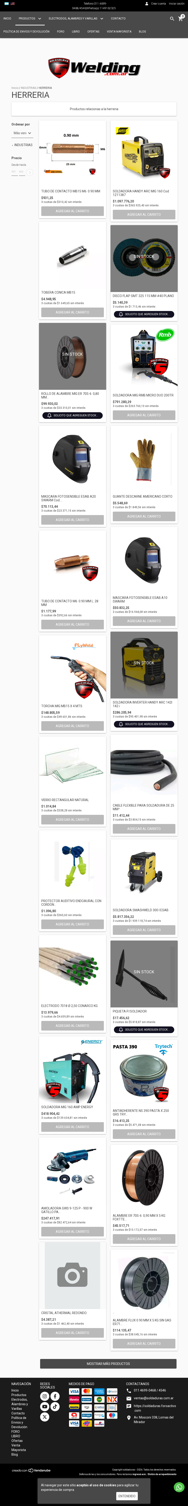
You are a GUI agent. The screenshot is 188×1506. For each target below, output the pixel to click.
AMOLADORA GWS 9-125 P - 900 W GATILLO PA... (66, 1210)
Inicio (7, 18)
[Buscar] (172, 19)
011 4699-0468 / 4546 (150, 1390)
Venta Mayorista (119, 31)
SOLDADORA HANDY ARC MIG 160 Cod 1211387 (141, 193)
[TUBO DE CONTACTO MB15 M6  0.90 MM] (72, 154)
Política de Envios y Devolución (26, 31)
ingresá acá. (139, 1474)
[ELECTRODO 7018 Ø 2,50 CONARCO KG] (72, 968)
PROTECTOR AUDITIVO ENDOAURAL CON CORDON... (71, 902)
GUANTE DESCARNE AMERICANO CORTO (142, 496)
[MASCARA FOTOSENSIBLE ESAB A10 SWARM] (144, 560)
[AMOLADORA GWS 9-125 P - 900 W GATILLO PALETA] (72, 1171)
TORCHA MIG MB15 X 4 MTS (61, 706)
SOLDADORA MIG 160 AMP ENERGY (67, 1107)
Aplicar (29, 172)
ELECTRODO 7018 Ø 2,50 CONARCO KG (69, 1006)
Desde (14, 164)
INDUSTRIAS (28, 88)
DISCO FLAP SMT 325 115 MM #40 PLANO (143, 296)
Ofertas (93, 31)
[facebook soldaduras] (55, 1396)
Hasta (22, 164)
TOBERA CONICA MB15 (58, 292)
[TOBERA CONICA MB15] (72, 255)
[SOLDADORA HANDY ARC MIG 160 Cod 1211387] (144, 154)
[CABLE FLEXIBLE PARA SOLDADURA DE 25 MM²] (144, 768)
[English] (13, 3)
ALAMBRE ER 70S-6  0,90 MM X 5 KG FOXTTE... (139, 1217)
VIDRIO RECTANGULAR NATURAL (65, 800)
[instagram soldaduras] (44, 1396)
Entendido (127, 1496)
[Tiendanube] (31, 1472)
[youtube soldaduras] (44, 1406)
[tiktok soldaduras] (55, 1406)
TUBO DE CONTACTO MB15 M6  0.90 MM (70, 191)
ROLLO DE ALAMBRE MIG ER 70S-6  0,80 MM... (70, 395)
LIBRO (76, 31)
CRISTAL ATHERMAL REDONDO (64, 1313)
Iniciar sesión (177, 3)
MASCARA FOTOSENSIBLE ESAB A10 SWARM (140, 599)
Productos (27, 18)
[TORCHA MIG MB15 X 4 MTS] (72, 668)
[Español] (7, 3)
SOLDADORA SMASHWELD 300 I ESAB (141, 910)
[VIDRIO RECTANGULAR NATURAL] (72, 766)
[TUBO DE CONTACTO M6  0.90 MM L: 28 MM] (72, 563)
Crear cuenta (158, 3)
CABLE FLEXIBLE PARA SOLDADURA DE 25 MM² (143, 807)
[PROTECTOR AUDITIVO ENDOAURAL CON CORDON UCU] (72, 863)
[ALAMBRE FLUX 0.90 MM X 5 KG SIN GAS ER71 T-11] (144, 1283)
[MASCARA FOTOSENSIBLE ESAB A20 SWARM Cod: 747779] (72, 459)
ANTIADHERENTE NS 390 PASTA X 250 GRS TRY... (141, 1112)
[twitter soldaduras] (44, 1416)
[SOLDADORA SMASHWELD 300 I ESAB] (144, 872)
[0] (181, 20)
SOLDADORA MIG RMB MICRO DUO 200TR (143, 395)
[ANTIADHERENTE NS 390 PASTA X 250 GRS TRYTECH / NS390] (144, 1073)
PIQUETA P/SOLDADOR (130, 1011)
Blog (142, 31)
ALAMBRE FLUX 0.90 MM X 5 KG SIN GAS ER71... (142, 1322)
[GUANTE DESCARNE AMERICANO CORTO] (144, 459)
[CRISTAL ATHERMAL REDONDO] (72, 1275)
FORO (60, 31)
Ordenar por (20, 124)
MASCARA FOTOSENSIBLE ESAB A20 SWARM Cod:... (68, 498)
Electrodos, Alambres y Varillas (73, 18)
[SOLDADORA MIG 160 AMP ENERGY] (72, 1069)
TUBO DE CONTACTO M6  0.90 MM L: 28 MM (69, 603)
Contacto (118, 18)
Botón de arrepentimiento (162, 1474)
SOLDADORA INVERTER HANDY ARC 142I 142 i (142, 704)
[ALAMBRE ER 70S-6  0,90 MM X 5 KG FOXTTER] (144, 1178)
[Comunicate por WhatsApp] (179, 1487)
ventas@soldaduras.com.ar (154, 1398)
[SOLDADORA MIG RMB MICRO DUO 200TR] (144, 358)
